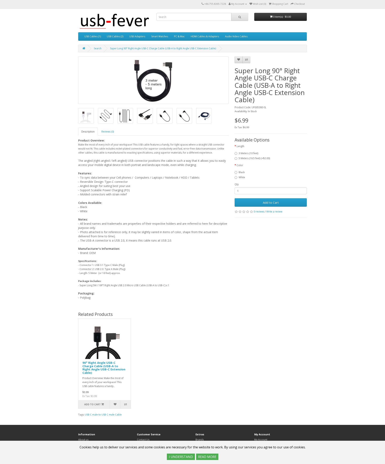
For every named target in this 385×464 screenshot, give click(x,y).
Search (97, 48)
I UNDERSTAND (181, 457)
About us (83, 439)
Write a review (274, 211)
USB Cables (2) (115, 36)
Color (240, 165)
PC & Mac (179, 36)
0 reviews (259, 211)
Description (88, 131)
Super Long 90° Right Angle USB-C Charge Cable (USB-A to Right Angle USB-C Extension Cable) (163, 48)
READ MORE (207, 457)
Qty (237, 184)
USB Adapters (137, 36)
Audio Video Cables (236, 36)
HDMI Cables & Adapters (205, 36)
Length (240, 146)
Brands (200, 439)
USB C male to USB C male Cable (103, 414)
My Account (260, 439)
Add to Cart (271, 202)
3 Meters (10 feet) (248, 153)
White (242, 177)
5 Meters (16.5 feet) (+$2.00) (254, 158)
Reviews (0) (107, 131)
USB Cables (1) (92, 36)
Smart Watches (159, 36)
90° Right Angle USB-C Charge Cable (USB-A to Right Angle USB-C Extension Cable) (103, 368)
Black (242, 172)
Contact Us (143, 439)
